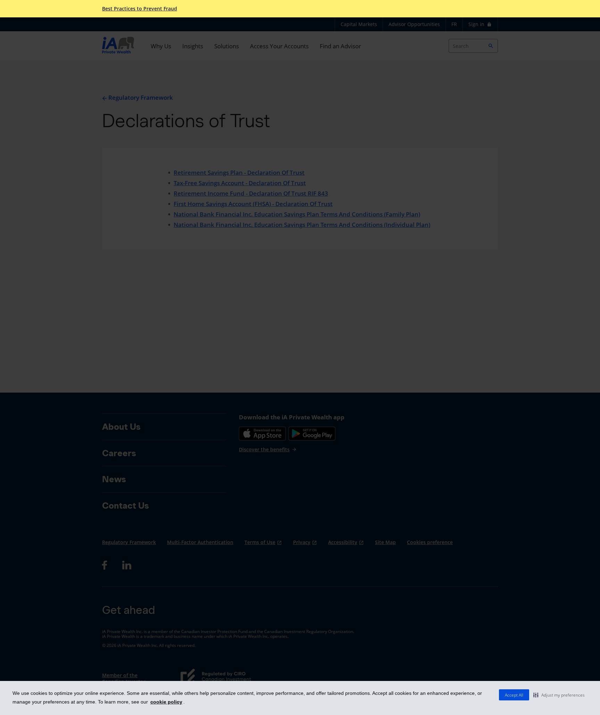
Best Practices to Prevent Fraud (139, 9)
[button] (559, 694)
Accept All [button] (514, 695)
